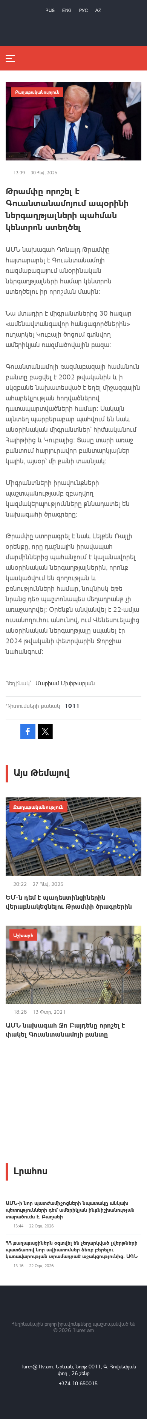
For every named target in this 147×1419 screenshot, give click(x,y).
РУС (83, 10)
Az (98, 10)
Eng (67, 10)
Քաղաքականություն (37, 92)
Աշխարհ (23, 935)
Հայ (50, 10)
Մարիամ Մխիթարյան (65, 683)
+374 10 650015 (78, 1383)
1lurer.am (83, 1330)
